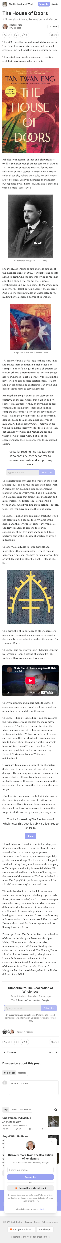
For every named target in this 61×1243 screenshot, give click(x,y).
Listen (54, 26)
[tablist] (15, 1073)
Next (51, 1052)
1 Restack (28, 1031)
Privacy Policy (32, 1200)
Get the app (45, 1229)
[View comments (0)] (16, 35)
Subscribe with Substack (32, 1188)
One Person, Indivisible (16, 1117)
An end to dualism (11, 1121)
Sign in (55, 4)
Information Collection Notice (40, 1198)
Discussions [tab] (25, 1109)
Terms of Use (46, 1195)
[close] (52, 1142)
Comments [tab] (9, 1072)
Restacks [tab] (22, 1072)
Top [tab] (6, 1109)
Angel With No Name (15, 1136)
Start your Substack (23, 1229)
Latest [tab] (14, 1109)
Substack (15, 1236)
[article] (30, 1123)
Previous (11, 1052)
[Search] (56, 1110)
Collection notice (50, 1222)
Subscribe (44, 4)
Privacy (28, 1222)
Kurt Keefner (15, 25)
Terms (37, 1222)
